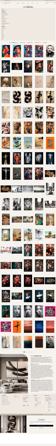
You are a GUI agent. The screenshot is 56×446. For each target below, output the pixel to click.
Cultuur (7, 398)
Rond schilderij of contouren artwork (51, 409)
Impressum (47, 400)
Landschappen (3, 401)
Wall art (49, 411)
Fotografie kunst (50, 410)
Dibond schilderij (39, 402)
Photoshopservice (47, 0)
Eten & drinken (7, 404)
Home (36, 397)
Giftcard (36, 400)
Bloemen (3, 404)
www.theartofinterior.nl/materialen (35, 378)
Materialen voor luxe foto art (51, 408)
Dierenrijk (3, 398)
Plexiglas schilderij (39, 401)
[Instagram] (29, 403)
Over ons (36, 399)
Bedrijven (36, 404)
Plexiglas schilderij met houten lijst (50, 405)
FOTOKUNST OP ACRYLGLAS (50, 402)
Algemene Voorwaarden (49, 397)
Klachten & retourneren (49, 399)
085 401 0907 (41, 390)
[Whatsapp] (24, 403)
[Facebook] (26, 403)
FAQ (36, 405)
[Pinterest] (31, 403)
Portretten (8, 401)
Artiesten (51, 0)
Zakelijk (54, 0)
